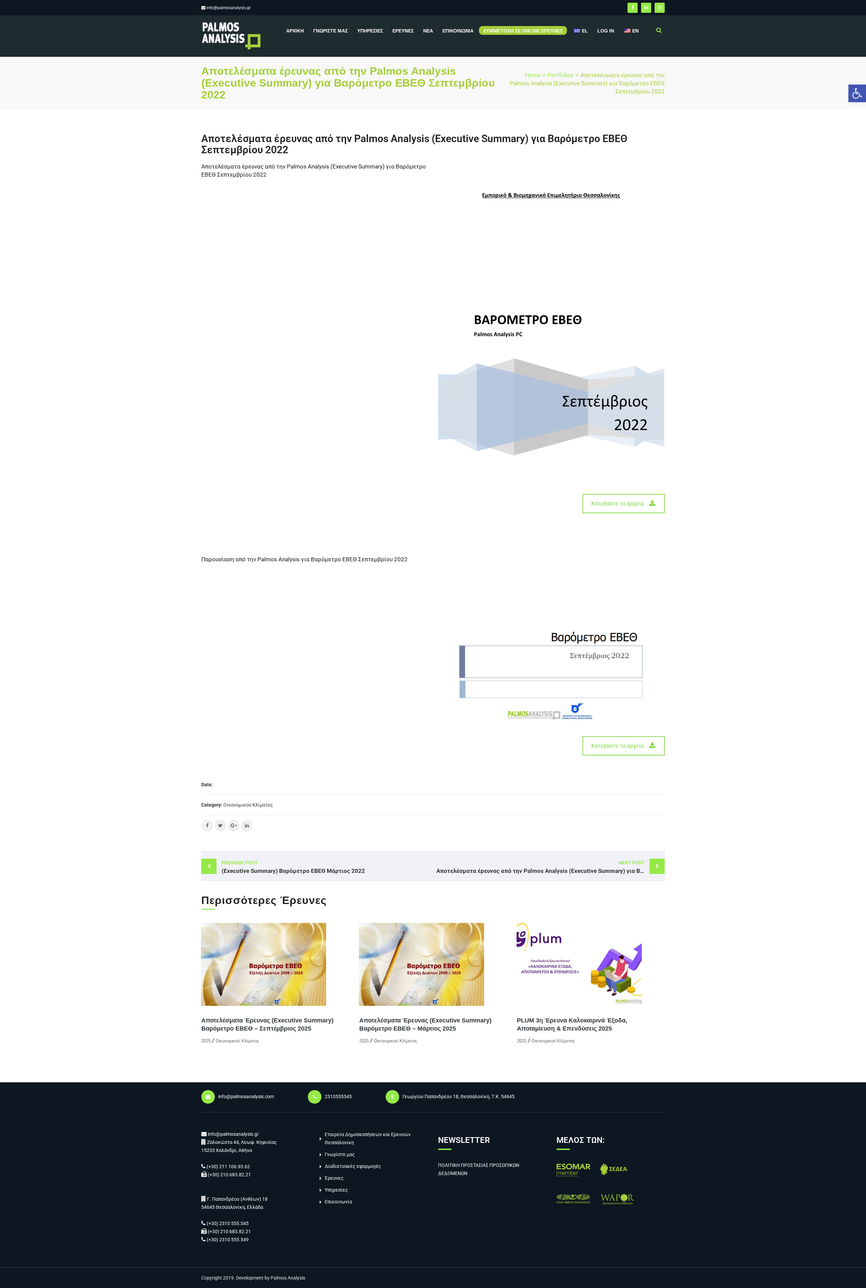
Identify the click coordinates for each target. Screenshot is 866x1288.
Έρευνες (403, 30)
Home (533, 75)
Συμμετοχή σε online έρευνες (523, 30)
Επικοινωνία (458, 30)
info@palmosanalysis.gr (228, 7)
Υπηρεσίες (370, 30)
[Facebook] (633, 8)
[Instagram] (660, 8)
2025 (206, 1040)
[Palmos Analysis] (230, 35)
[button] (857, 93)
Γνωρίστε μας (330, 30)
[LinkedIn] (646, 8)
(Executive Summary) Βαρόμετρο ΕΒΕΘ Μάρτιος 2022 (293, 867)
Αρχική (295, 30)
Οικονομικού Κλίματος (248, 805)
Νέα (428, 30)
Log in (605, 30)
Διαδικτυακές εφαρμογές (353, 1166)
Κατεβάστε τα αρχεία (617, 503)
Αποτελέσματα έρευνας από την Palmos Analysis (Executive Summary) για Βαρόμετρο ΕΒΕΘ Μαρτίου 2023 (550, 867)
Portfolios (560, 75)
